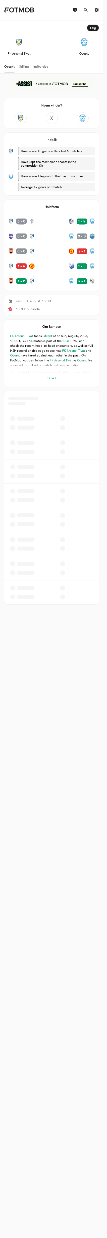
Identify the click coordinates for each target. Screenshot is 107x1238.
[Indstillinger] (96, 9)
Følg (93, 28)
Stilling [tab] (24, 66)
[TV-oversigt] (74, 9)
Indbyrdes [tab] (40, 66)
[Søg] (85, 9)
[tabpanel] (51, 312)
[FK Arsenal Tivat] (20, 118)
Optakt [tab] (9, 66)
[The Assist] (52, 84)
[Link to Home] (19, 9)
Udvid (52, 378)
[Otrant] (82, 118)
